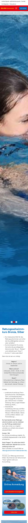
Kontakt (23, 1)
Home (2, 12)
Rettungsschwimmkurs (19, 12)
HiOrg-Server (13, 4)
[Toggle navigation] (16, 8)
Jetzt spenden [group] (23, 8)
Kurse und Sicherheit (9, 12)
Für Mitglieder (5, 4)
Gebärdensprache (16, 1)
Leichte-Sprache (6, 1)
